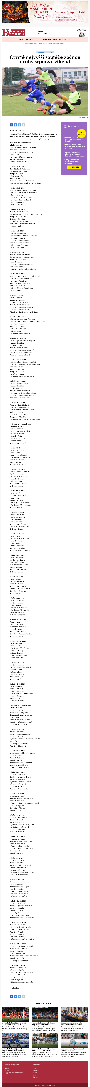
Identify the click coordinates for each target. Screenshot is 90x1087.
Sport (55, 39)
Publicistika (63, 39)
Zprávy (21, 39)
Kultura (38, 39)
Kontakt (7, 1070)
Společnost (47, 39)
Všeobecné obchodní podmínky (14, 1072)
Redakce (7, 1068)
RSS (7, 1074)
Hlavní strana (29, 43)
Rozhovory (29, 39)
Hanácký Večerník (13, 33)
